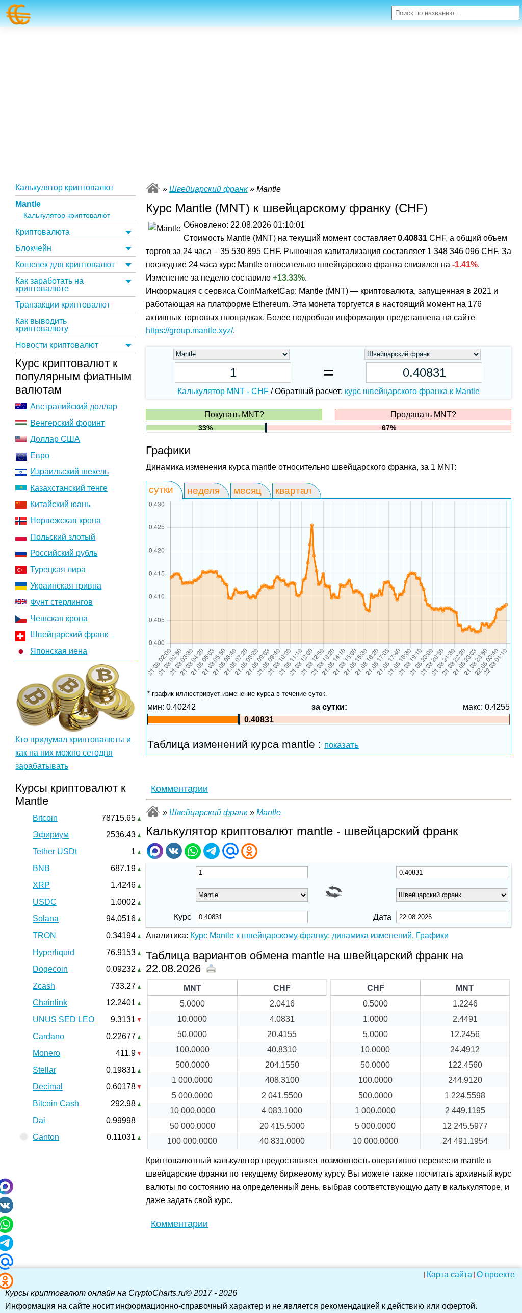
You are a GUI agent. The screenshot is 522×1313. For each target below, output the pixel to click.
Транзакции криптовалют (62, 305)
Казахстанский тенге (69, 488)
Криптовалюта (42, 232)
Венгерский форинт (67, 422)
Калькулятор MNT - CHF (223, 391)
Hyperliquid (53, 952)
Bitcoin (45, 818)
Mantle (28, 204)
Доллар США (55, 439)
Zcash (44, 986)
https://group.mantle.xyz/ (189, 330)
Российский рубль (63, 553)
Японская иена (58, 651)
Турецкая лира (58, 569)
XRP (41, 885)
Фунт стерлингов (61, 602)
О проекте (496, 1275)
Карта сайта (449, 1275)
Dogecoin (50, 969)
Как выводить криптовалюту (41, 324)
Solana (46, 918)
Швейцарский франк (69, 634)
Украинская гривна (65, 585)
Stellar (44, 1070)
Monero (46, 1053)
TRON (44, 935)
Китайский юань (60, 504)
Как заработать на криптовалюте (49, 284)
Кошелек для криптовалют (65, 264)
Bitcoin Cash (56, 1103)
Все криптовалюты (153, 188)
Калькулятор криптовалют (64, 187)
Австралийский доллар (73, 406)
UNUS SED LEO (63, 1019)
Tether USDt (55, 851)
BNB (41, 868)
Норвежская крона (65, 520)
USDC (45, 902)
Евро (39, 455)
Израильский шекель (69, 471)
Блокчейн (33, 248)
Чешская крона (59, 618)
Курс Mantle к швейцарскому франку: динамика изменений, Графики (319, 935)
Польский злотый (62, 537)
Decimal (48, 1086)
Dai (39, 1120)
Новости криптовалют (56, 345)
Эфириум (51, 834)
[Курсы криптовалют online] (18, 14)
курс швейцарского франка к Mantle (412, 391)
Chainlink (50, 1002)
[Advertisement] (261, 103)
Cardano (48, 1036)
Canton (46, 1137)
